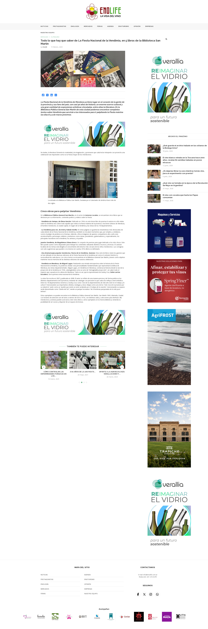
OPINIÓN (137, 26)
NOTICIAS (44, 26)
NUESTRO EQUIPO (47, 32)
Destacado (44, 37)
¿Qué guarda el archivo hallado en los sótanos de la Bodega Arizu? (185, 147)
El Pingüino (55, 37)
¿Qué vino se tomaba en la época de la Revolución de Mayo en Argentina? (185, 184)
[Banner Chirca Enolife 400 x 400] (169, 210)
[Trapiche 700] (169, 393)
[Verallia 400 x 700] (169, 52)
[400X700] (169, 310)
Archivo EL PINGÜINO (177, 136)
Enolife (45, 47)
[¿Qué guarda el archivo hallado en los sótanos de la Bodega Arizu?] (154, 148)
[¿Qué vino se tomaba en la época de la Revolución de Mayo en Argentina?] (112, 360)
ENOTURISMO (123, 26)
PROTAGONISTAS (59, 26)
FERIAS (99, 26)
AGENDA (110, 26)
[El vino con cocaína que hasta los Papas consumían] (154, 198)
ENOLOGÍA (75, 26)
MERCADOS (88, 26)
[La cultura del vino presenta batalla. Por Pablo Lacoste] (82, 360)
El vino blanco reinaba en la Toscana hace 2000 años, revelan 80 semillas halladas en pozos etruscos (184, 160)
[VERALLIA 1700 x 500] (83, 123)
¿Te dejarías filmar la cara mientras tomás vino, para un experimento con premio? (183, 172)
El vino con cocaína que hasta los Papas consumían (180, 196)
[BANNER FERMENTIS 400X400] (169, 260)
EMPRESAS (149, 26)
